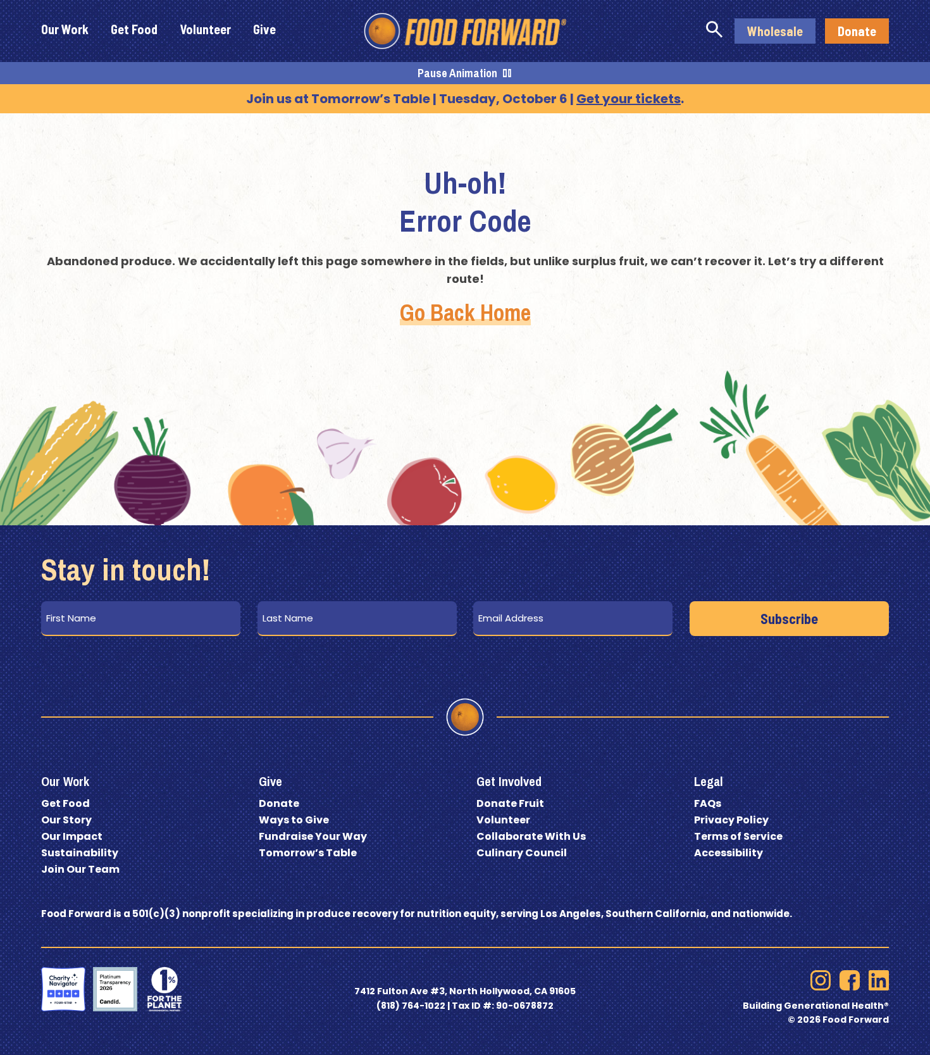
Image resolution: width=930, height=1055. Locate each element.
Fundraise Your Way (313, 836)
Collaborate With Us (531, 836)
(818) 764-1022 (410, 1005)
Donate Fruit (510, 803)
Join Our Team (80, 869)
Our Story (66, 820)
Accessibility (728, 853)
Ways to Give (294, 820)
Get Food (65, 803)
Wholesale (775, 31)
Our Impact (71, 836)
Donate (857, 31)
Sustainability (79, 853)
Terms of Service (738, 836)
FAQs (707, 803)
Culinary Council (521, 853)
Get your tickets (628, 99)
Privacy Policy (731, 820)
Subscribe (789, 618)
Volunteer (503, 820)
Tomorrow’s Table (308, 853)
